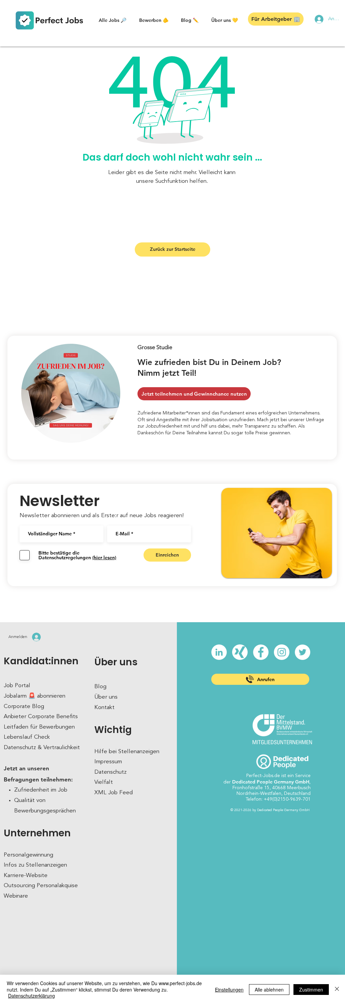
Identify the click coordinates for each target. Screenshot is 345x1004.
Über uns (115, 662)
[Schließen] (337, 989)
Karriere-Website (26, 875)
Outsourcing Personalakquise (41, 886)
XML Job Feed (113, 793)
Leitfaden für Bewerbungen (39, 727)
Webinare (16, 896)
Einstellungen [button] (229, 989)
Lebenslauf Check (27, 737)
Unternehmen (37, 833)
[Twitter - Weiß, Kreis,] (302, 652)
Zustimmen (311, 989)
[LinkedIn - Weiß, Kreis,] (219, 652)
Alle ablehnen (269, 989)
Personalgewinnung (28, 855)
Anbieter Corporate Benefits (41, 716)
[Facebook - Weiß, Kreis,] (261, 652)
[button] (112, 20)
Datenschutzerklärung (31, 995)
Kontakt (104, 707)
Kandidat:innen (41, 661)
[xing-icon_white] (240, 652)
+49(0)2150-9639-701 (287, 799)
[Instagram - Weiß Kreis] (281, 652)
